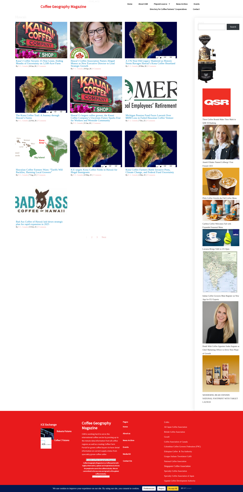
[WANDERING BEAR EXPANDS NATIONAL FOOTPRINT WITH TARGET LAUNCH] (220, 374)
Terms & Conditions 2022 (101, 476)
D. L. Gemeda (23, 66)
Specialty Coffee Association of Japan (179, 476)
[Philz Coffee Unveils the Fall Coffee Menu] (220, 182)
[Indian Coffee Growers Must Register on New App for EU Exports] (220, 272)
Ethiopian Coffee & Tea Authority (178, 451)
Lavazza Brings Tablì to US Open (215, 249)
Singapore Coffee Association (177, 466)
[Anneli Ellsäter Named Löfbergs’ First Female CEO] (220, 143)
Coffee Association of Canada (176, 442)
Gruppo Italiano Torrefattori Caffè (178, 456)
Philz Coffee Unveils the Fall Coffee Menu (219, 198)
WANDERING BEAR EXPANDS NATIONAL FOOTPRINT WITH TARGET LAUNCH (220, 398)
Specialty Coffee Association (175, 471)
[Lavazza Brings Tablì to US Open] (220, 238)
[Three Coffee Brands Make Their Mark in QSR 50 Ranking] (216, 103)
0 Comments (42, 66)
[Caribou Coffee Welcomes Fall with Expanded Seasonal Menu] (220, 211)
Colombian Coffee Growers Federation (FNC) (182, 447)
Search (201, 22)
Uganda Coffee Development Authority (179, 481)
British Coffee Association (174, 432)
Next (104, 237)
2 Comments (96, 123)
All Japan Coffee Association (175, 427)
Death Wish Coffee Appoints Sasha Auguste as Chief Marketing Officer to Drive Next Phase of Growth (220, 349)
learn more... (61, 437)
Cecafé (166, 437)
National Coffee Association (175, 461)
